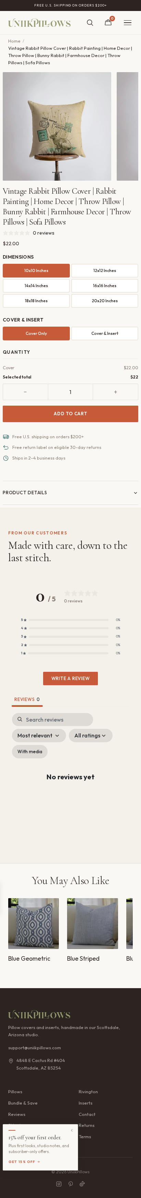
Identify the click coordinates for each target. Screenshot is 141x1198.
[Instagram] (59, 1184)
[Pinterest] (70, 1184)
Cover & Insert (104, 333)
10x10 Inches (36, 270)
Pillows (15, 1091)
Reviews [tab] (27, 699)
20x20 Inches (105, 300)
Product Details (25, 492)
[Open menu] (128, 23)
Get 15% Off (22, 1162)
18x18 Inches (36, 300)
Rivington (88, 1091)
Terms (85, 1136)
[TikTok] (82, 1184)
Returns (86, 1125)
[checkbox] (30, 751)
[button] (70, 620)
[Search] (90, 22)
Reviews (16, 1114)
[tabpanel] (70, 782)
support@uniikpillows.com (34, 1047)
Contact (87, 1114)
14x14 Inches (36, 285)
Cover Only (36, 333)
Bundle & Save (23, 1103)
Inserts (85, 1103)
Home (14, 41)
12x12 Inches (104, 270)
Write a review (70, 678)
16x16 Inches (104, 285)
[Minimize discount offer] (72, 1130)
